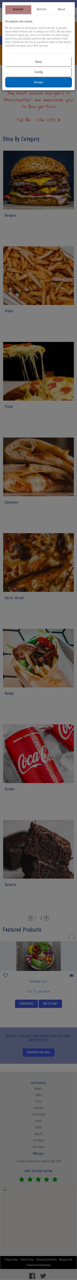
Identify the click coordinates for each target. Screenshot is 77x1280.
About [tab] (61, 9)
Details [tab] (41, 9)
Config (39, 72)
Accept (38, 82)
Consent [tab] (18, 9)
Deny (38, 61)
